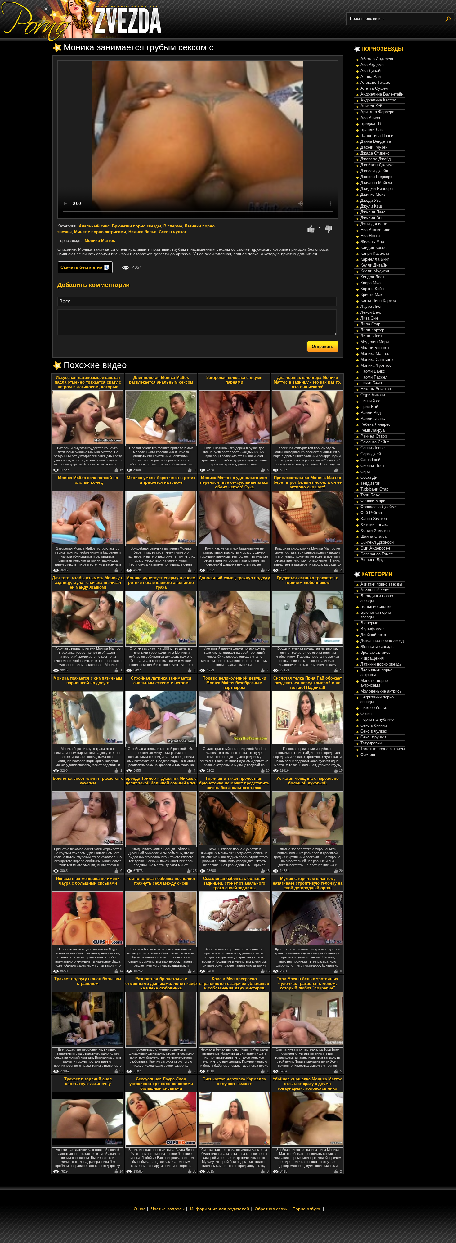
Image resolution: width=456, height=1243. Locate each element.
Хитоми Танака (374, 524)
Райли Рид (370, 412)
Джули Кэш (371, 206)
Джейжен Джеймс (377, 165)
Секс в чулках (173, 232)
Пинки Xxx (370, 400)
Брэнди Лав (371, 129)
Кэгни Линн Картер (378, 300)
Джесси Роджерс (376, 176)
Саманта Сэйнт (374, 442)
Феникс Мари (372, 501)
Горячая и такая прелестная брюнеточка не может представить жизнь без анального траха (234, 783)
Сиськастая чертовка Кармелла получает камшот (234, 1081)
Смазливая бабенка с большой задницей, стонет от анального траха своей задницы (234, 883)
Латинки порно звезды (381, 664)
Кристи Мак (371, 294)
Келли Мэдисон (375, 271)
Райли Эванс (372, 418)
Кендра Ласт (372, 277)
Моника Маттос (100, 240)
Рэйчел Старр (373, 436)
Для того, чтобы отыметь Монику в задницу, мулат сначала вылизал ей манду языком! (87, 583)
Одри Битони (372, 395)
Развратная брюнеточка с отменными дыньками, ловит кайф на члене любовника (161, 983)
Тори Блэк (370, 495)
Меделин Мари (374, 341)
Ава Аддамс (372, 64)
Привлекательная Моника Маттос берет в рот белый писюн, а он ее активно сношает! (308, 482)
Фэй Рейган (371, 512)
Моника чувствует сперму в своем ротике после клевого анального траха (161, 583)
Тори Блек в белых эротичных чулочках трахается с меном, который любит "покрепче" (307, 983)
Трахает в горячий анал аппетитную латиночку (88, 1081)
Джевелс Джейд (375, 159)
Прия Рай (369, 406)
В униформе (372, 628)
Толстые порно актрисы (382, 749)
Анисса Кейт (372, 106)
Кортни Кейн (372, 288)
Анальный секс (94, 226)
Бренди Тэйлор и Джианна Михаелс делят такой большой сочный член (161, 780)
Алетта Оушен (374, 88)
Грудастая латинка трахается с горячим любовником (307, 580)
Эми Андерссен (375, 548)
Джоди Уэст (371, 200)
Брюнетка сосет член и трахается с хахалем (88, 780)
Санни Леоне (372, 448)
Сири (365, 471)
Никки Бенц (371, 383)
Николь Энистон (375, 389)
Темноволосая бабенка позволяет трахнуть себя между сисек (161, 881)
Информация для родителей (219, 1208)
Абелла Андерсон (377, 58)
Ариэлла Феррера (377, 112)
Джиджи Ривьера (376, 188)
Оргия (366, 713)
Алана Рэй (370, 76)
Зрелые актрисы (375, 652)
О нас (139, 1208)
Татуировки (371, 743)
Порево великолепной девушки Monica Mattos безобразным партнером (234, 683)
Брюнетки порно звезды (136, 226)
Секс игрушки (373, 737)
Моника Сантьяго (376, 359)
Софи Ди (368, 477)
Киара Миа (370, 282)
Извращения (372, 658)
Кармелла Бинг (374, 259)
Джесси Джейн (374, 170)
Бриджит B (370, 123)
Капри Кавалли (374, 253)
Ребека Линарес (375, 424)
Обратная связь (271, 1208)
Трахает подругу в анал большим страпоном (87, 981)
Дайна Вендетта (375, 141)
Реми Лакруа (372, 430)
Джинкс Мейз (372, 194)
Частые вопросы (168, 1208)
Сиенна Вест (372, 465)
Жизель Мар (372, 241)
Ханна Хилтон (373, 518)
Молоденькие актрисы (381, 691)
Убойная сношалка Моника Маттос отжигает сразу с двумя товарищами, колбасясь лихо (307, 1084)
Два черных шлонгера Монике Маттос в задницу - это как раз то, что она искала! (307, 382)
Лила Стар (370, 324)
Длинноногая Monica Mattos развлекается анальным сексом (161, 379)
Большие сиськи (375, 606)
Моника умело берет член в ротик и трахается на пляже (161, 480)
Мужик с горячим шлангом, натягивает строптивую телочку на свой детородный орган (307, 883)
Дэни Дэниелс (373, 224)
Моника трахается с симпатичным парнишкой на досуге (87, 680)
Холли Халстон (375, 530)
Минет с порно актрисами (100, 232)
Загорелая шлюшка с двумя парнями (234, 379)
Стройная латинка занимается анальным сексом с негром (161, 680)
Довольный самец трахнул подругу (234, 578)
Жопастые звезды (377, 646)
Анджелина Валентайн (381, 94)
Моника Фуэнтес (375, 365)
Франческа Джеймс (378, 507)
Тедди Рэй (370, 483)
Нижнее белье (142, 232)
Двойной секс (373, 634)
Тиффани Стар (374, 489)
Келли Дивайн (373, 265)
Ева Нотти (370, 235)
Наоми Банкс (372, 371)
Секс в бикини (373, 725)
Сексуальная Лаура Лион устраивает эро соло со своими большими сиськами (161, 1084)
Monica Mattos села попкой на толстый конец (88, 480)
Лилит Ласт (371, 336)
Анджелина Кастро (378, 100)
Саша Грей (370, 459)
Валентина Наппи (376, 135)
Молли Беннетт (375, 347)
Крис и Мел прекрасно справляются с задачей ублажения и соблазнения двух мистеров (234, 983)
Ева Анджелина (375, 229)
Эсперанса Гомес (376, 554)
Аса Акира (370, 117)
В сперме (172, 226)
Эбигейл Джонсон (377, 542)
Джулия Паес (373, 212)
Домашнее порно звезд (382, 640)
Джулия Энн (371, 218)
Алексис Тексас (375, 82)
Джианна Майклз (376, 182)
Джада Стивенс (375, 153)
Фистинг (368, 754)
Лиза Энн (369, 318)
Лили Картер (372, 330)
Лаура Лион (371, 306)
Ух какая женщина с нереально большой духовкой (307, 780)
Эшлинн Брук (373, 560)
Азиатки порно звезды (381, 584)
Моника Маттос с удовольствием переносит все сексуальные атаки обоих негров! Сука (234, 482)
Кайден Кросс (373, 247)
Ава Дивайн (371, 70)
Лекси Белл (371, 312)
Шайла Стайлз (374, 536)
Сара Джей (370, 453)
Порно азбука (306, 1208)
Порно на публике (377, 719)
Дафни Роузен (373, 147)
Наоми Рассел (374, 377)
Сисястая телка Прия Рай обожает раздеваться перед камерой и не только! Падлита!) (307, 683)
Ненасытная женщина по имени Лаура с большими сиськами (88, 881)
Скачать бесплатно (82, 267)
